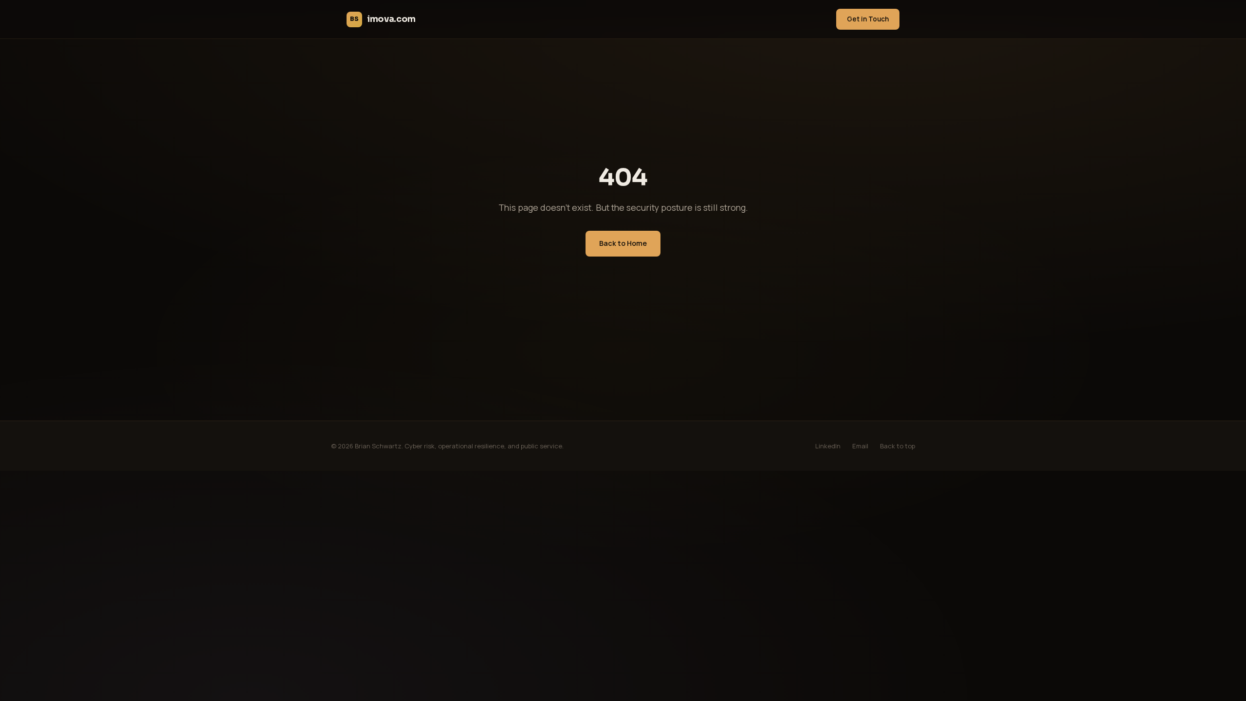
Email (860, 446)
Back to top (897, 446)
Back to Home (623, 243)
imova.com (383, 19)
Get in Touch (868, 19)
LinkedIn (828, 446)
